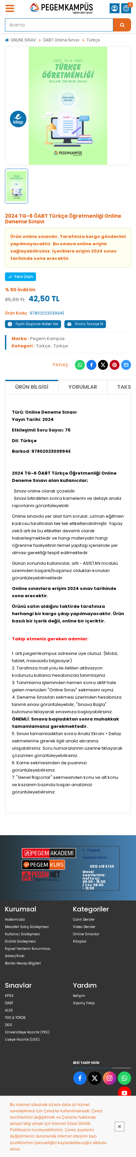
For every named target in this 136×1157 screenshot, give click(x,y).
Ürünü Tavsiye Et (89, 323)
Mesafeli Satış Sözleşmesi (27, 926)
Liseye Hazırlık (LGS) (22, 1039)
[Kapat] (119, 1126)
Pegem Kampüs (47, 338)
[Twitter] (103, 365)
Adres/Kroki (14, 956)
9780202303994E (47, 313)
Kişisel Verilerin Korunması (28, 948)
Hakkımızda (15, 919)
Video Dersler (84, 926)
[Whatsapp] (80, 365)
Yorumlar (82, 387)
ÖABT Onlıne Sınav (61, 40)
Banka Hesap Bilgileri (23, 963)
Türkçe (93, 40)
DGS (8, 1024)
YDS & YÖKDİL (15, 1017)
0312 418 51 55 (102, 866)
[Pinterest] (114, 365)
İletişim (79, 995)
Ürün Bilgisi (31, 387)
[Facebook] (91, 365)
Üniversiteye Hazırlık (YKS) (27, 1032)
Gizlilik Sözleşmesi (20, 941)
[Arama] (122, 24)
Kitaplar (79, 941)
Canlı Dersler (84, 919)
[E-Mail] (126, 365)
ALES (9, 1010)
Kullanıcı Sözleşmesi (22, 934)
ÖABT (9, 1003)
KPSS (9, 995)
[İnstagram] (109, 1078)
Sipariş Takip (84, 1003)
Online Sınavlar (86, 934)
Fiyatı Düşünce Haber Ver (37, 323)
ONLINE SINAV (23, 40)
